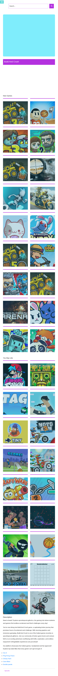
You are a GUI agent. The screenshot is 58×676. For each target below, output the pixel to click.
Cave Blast (6, 661)
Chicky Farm (7, 658)
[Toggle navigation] (2, 2)
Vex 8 (5, 653)
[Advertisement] (29, 35)
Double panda (7, 664)
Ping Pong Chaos (8, 656)
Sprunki (7, 671)
